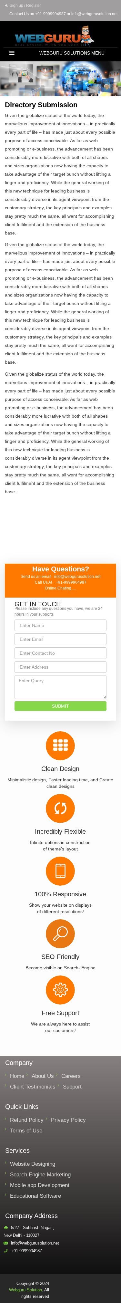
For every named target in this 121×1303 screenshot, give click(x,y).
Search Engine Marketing (40, 1175)
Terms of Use (26, 1131)
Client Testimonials (32, 1087)
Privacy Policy (68, 1120)
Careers (71, 1076)
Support (72, 1087)
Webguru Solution (25, 1289)
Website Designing (32, 1164)
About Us (43, 1076)
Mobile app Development (39, 1185)
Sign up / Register (25, 5)
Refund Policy (27, 1120)
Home (17, 1076)
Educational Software (35, 1196)
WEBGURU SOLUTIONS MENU (72, 53)
